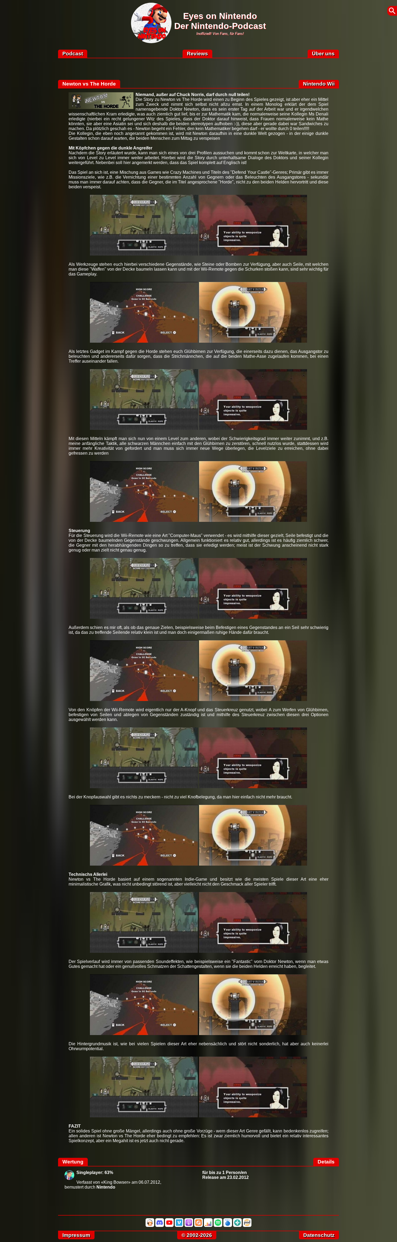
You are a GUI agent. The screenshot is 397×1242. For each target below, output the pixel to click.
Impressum (76, 1235)
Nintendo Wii (319, 84)
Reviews (197, 53)
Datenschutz (319, 1235)
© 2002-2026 (196, 1235)
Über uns (323, 53)
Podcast (72, 53)
